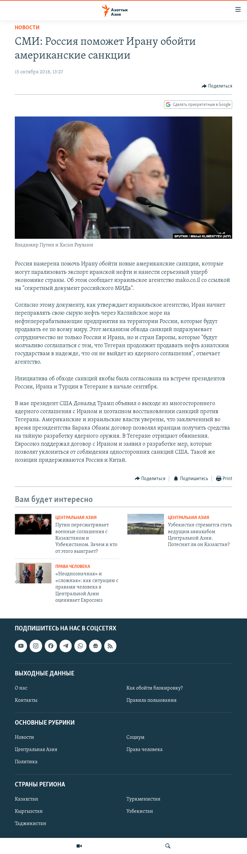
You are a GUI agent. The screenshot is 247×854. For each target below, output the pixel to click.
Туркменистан (143, 799)
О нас (21, 688)
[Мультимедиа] (79, 846)
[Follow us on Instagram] (36, 646)
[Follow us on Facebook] (51, 646)
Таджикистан (30, 823)
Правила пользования (151, 700)
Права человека (72, 566)
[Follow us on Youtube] (21, 646)
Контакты (26, 700)
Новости (27, 28)
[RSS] (110, 646)
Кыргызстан (29, 811)
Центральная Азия (76, 517)
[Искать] (168, 846)
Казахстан (26, 799)
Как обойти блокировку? (154, 688)
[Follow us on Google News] (95, 646)
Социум (135, 737)
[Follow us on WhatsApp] (80, 646)
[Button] (217, 86)
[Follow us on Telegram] (65, 646)
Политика (26, 762)
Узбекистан (139, 811)
